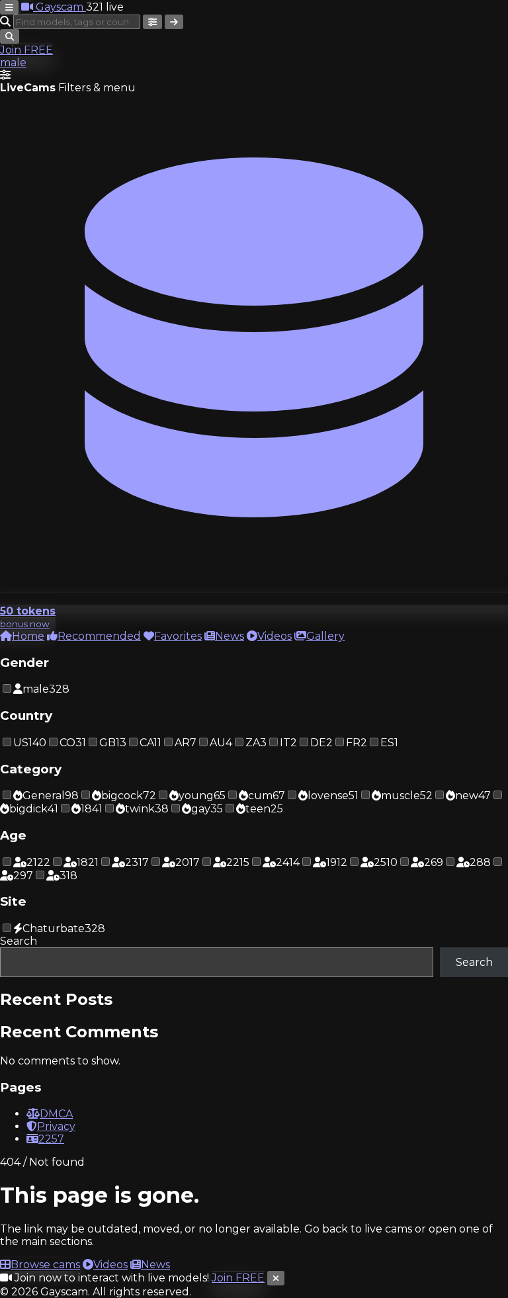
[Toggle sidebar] (9, 7)
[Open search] (9, 36)
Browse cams (45, 1264)
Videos (110, 1264)
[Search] (174, 22)
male (13, 62)
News (155, 1264)
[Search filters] (152, 22)
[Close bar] (275, 1278)
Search (18, 941)
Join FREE (26, 50)
